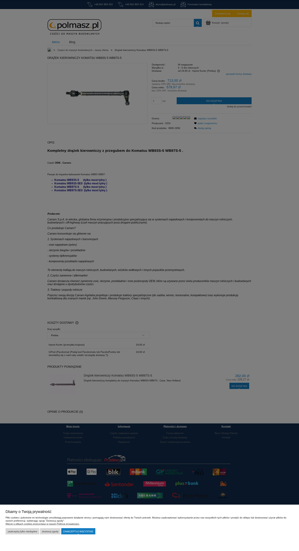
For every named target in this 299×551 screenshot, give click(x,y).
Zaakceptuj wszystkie (78, 531)
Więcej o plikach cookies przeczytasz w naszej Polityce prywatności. (43, 523)
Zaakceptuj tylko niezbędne (22, 531)
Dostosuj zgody (50, 531)
